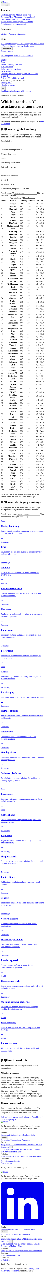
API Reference (28, 1144)
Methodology (13, 91)
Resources (6, 49)
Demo (9, 83)
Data (24, 1135)
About (3, 1161)
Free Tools (30, 1135)
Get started (11, 85)
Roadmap (10, 1161)
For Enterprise (17, 1156)
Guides (7, 1144)
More (4, 1137)
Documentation (16, 1144)
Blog (3, 1144)
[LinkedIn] (22, 1225)
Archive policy (25, 91)
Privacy (31, 1268)
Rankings (4, 91)
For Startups (27, 1156)
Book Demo (37, 1156)
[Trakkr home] (4, 2)
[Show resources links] (11, 1147)
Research (38, 1144)
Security (17, 1161)
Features (4, 1135)
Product (5, 5)
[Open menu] (3, 88)
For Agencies (6, 1156)
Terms (36, 1268)
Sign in (4, 85)
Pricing (4, 83)
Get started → (6, 1163)
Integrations (12, 1135)
